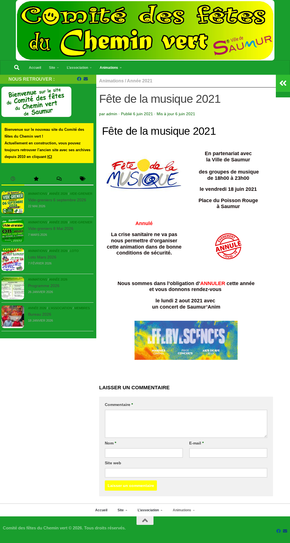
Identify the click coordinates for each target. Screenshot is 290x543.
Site (52, 68)
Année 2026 (58, 193)
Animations (109, 68)
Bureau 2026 (39, 314)
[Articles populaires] (35, 179)
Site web (113, 463)
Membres (82, 308)
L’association (77, 68)
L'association (60, 308)
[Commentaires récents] (59, 179)
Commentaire (119, 404)
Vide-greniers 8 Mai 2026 (50, 228)
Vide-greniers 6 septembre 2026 (57, 200)
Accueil (35, 68)
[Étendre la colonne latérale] (283, 83)
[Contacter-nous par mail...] (86, 79)
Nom (110, 443)
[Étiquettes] (82, 179)
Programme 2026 (43, 285)
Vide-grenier (81, 193)
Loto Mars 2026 (42, 257)
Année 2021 (139, 80)
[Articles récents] (12, 179)
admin (111, 114)
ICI (49, 157)
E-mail (196, 443)
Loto (74, 251)
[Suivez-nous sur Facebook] (79, 79)
